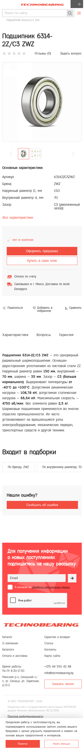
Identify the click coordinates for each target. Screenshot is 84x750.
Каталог (7, 637)
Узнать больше (61, 743)
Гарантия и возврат (57, 637)
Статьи (48, 643)
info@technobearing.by (58, 673)
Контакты (50, 649)
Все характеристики (17, 217)
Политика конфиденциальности (25, 716)
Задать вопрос (71, 53)
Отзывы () (43, 53)
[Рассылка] (72, 578)
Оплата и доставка (14, 656)
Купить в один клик (42, 261)
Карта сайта (52, 656)
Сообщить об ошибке (42, 505)
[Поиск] (70, 13)
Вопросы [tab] (44, 335)
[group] (42, 101)
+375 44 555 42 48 (57, 666)
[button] (73, 153)
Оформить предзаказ (42, 251)
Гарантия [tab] (66, 335)
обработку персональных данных (51, 587)
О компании (10, 643)
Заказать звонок (63, 684)
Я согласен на (42, 587)
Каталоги (8, 649)
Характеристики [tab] (15, 335)
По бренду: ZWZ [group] (18, 467)
